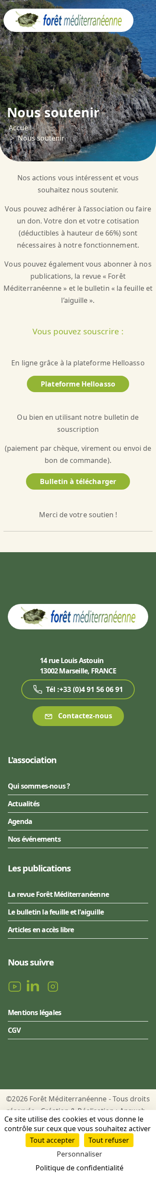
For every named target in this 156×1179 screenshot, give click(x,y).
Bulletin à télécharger (78, 481)
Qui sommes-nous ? (39, 786)
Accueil (20, 127)
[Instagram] (53, 985)
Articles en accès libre (41, 929)
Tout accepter (52, 1140)
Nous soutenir (41, 138)
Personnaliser (79, 1154)
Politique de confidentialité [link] (80, 1168)
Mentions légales (34, 1012)
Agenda (20, 821)
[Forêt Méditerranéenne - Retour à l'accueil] (68, 20)
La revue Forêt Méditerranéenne (58, 894)
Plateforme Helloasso (78, 384)
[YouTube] (15, 985)
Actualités (23, 803)
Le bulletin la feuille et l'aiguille (56, 912)
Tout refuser (108, 1140)
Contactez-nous (84, 715)
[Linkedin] (34, 985)
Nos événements (34, 839)
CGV (14, 1030)
